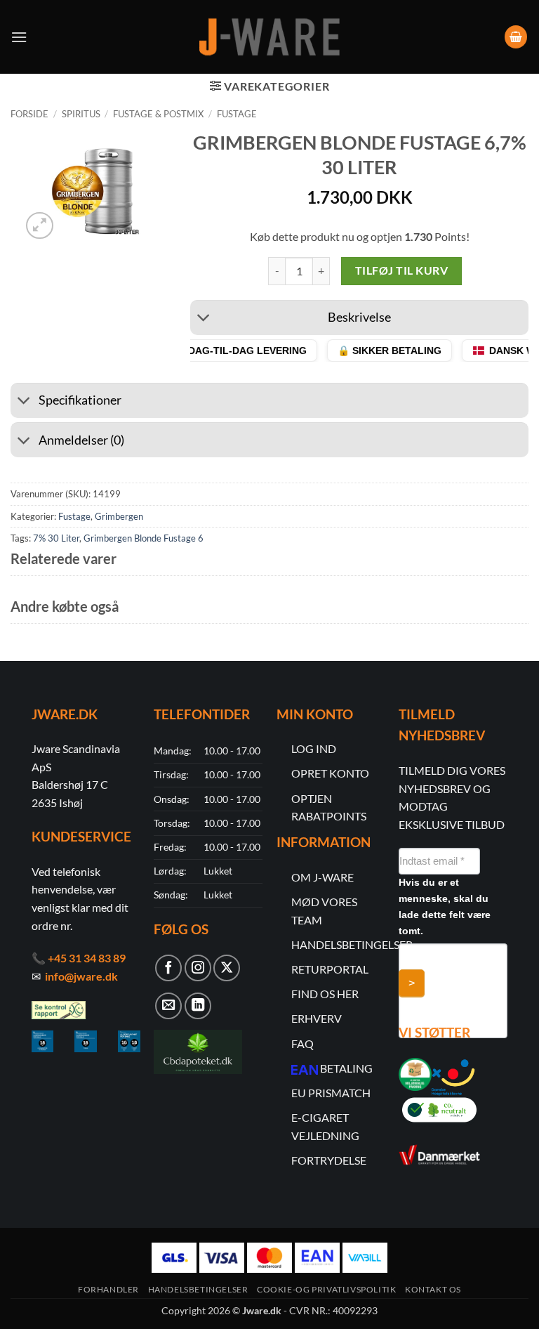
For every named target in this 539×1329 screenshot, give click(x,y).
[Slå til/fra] (204, 319)
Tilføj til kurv (401, 270)
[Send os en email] (168, 1006)
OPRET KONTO (330, 773)
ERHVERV (316, 1018)
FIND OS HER (325, 993)
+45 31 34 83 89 (87, 957)
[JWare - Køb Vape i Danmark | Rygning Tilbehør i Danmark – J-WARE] (269, 37)
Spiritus (81, 113)
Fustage (237, 113)
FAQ (302, 1043)
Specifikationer (80, 400)
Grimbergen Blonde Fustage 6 (144, 538)
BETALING (346, 1068)
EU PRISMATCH (331, 1092)
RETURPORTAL (329, 969)
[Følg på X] (226, 968)
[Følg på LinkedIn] (198, 1006)
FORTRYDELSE (328, 1160)
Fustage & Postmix (158, 113)
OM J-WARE (322, 877)
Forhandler (108, 1289)
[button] (19, 37)
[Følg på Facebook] (168, 968)
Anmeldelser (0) (81, 440)
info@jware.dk (81, 976)
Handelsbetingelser (198, 1289)
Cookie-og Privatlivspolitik (327, 1289)
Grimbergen (119, 516)
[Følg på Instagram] (198, 968)
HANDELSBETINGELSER (352, 944)
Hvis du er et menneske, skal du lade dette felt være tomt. (445, 906)
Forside (29, 113)
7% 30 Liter (56, 538)
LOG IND (313, 748)
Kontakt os (433, 1289)
